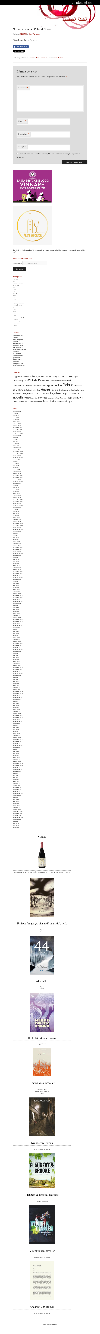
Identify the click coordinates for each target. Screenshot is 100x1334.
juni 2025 (16, 440)
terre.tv (15, 338)
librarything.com (18, 339)
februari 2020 (17, 568)
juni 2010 (16, 799)
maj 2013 (16, 729)
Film (14, 288)
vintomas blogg (18, 355)
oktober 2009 (17, 815)
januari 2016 (17, 665)
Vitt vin (15, 326)
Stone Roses (18, 40)
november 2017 (18, 621)
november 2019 (18, 574)
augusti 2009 (17, 819)
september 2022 (18, 506)
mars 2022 (16, 518)
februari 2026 (17, 424)
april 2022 (16, 516)
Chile (25, 380)
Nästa (82, 18)
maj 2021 (16, 538)
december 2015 (18, 667)
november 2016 (18, 645)
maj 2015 (16, 681)
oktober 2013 (17, 720)
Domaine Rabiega (39, 386)
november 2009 (18, 813)
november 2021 (18, 526)
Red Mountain (61, 398)
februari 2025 (17, 448)
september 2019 (18, 578)
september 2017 (18, 625)
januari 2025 (17, 450)
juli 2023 (15, 486)
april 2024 (16, 468)
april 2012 (16, 755)
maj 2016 (16, 657)
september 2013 (18, 721)
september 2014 (18, 697)
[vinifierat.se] (81, 2)
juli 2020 (15, 558)
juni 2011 (15, 775)
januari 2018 (17, 618)
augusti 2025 (17, 436)
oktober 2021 (17, 528)
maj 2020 (16, 562)
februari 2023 (17, 496)
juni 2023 (16, 488)
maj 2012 (16, 753)
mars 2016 (16, 661)
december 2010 (18, 787)
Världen (15, 320)
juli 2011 (15, 773)
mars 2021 (16, 542)
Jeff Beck (55, 390)
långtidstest (55, 393)
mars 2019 (16, 589)
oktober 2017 (17, 624)
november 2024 (18, 454)
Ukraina (52, 401)
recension (52, 398)
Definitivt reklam (18, 284)
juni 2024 (16, 464)
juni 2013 (16, 727)
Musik (32, 58)
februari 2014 (17, 711)
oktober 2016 (17, 647)
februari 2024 (17, 472)
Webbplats (22, 146)
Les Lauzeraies (42, 393)
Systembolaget (36, 401)
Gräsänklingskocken (32, 390)
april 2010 (16, 803)
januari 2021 (17, 546)
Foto (14, 290)
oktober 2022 (17, 504)
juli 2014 (15, 701)
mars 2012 (16, 757)
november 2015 (18, 670)
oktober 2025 (17, 432)
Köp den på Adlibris (42, 1201)
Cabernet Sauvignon (52, 377)
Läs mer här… (42, 1089)
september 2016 (18, 650)
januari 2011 (17, 785)
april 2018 (16, 611)
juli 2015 (15, 677)
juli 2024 (15, 462)
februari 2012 (17, 759)
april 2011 (16, 779)
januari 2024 (17, 473)
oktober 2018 (17, 599)
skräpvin (78, 397)
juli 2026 (15, 414)
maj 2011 (16, 777)
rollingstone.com (18, 363)
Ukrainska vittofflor (19, 318)
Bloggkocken (17, 377)
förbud (68, 385)
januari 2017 (17, 641)
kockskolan (73, 390)
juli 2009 (15, 821)
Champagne (73, 377)
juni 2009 (16, 823)
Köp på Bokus (42, 1044)
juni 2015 (16, 680)
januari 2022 (17, 522)
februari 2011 (17, 783)
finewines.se (17, 353)
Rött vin (15, 312)
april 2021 (16, 539)
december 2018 (18, 595)
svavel (21, 401)
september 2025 (18, 434)
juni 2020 (16, 559)
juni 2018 (16, 608)
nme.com (16, 361)
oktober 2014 (17, 695)
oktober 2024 (17, 456)
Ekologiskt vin (17, 286)
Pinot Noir (34, 398)
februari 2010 (17, 807)
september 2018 (18, 601)
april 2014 (16, 707)
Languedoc (27, 393)
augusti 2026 (17, 412)
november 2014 (18, 693)
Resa (14, 308)
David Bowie (55, 380)
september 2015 (18, 674)
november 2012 (18, 741)
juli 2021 (15, 534)
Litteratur (16, 298)
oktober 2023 (17, 480)
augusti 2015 (17, 675)
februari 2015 (17, 687)
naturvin (76, 394)
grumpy (18, 389)
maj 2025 (16, 442)
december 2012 (18, 739)
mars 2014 (16, 710)
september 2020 (18, 554)
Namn (22, 121)
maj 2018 (16, 609)
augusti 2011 (17, 771)
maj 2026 (16, 418)
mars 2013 (16, 733)
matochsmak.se (18, 343)
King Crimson (63, 390)
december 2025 (18, 428)
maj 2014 (16, 705)
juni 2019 (16, 584)
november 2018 (18, 598)
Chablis (63, 377)
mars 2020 (16, 565)
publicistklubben (18, 345)
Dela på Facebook (21, 46)
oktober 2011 (17, 767)
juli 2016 (15, 654)
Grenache (78, 385)
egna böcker (54, 385)
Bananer (15, 280)
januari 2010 (17, 809)
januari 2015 (17, 690)
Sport (14, 314)
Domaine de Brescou (23, 385)
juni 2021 (16, 536)
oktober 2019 (17, 575)
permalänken (58, 58)
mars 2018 (16, 614)
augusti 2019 (17, 579)
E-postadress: (17, 263)
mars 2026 (16, 422)
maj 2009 (16, 825)
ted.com (15, 341)
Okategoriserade (18, 304)
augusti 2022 (17, 508)
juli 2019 (15, 582)
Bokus (42, 932)
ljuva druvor (16, 358)
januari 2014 (17, 713)
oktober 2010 (17, 791)
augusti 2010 (17, 795)
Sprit (14, 316)
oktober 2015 (17, 671)
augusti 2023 (17, 484)
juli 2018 (15, 605)
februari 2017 (17, 640)
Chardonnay (18, 380)
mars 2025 (16, 446)
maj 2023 (16, 490)
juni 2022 (16, 512)
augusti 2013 (17, 723)
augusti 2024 (17, 460)
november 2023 (18, 478)
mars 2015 (16, 685)
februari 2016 (17, 664)
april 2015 (16, 683)
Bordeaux (27, 377)
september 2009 (18, 817)
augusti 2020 (17, 555)
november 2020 (18, 549)
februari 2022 (17, 519)
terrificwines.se (18, 335)
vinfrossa (60, 401)
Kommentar (23, 87)
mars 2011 (16, 781)
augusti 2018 (17, 604)
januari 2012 (17, 761)
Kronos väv (17, 393)
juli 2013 (15, 725)
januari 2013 (17, 737)
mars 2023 (16, 494)
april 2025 (16, 444)
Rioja (69, 397)
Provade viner (17, 306)
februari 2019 (17, 592)
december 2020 (18, 548)
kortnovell (81, 390)
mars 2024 (16, 470)
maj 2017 (16, 634)
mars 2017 (16, 638)
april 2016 (16, 660)
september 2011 (18, 769)
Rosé (14, 310)
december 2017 (18, 619)
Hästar (15, 292)
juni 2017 (16, 631)
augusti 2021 (17, 532)
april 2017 (16, 635)
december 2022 (18, 500)
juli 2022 (15, 510)
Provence (42, 398)
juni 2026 (16, 416)
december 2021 (18, 524)
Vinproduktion (17, 322)
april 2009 (16, 827)
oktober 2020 (17, 552)
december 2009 (18, 811)
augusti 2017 (17, 628)
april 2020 (16, 564)
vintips (68, 401)
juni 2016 (16, 655)
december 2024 (18, 452)
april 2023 (16, 492)
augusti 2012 (17, 747)
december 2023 (18, 476)
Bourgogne (38, 376)
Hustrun (46, 389)
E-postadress (23, 134)
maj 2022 (16, 514)
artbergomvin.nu (18, 348)
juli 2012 (15, 749)
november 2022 (18, 502)
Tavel (45, 401)
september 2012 (18, 745)
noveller (26, 398)
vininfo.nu (16, 351)
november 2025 (18, 430)
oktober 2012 (17, 743)
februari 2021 (17, 544)
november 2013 (18, 717)
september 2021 (18, 529)
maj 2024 (16, 466)
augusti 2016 (17, 651)
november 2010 (18, 789)
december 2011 (18, 763)
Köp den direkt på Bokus (42, 1149)
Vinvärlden (16, 324)
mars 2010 (16, 805)
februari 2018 (17, 615)
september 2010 (18, 793)
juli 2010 (15, 797)
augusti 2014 (17, 700)
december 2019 (18, 572)
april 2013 (16, 731)
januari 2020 (17, 569)
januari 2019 (17, 594)
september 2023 (18, 482)
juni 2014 (16, 703)
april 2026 (16, 420)
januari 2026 (17, 426)
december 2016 (18, 644)
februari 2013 (17, 735)
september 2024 (18, 458)
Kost (14, 296)
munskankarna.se (18, 365)
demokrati (66, 380)
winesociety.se (17, 359)
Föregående (69, 18)
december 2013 (18, 715)
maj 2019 (16, 585)
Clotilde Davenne (38, 380)
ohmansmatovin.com (19, 349)
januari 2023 (17, 498)
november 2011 (18, 765)
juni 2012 (16, 751)
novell (17, 397)
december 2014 (18, 691)
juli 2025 (15, 438)
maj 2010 (16, 801)
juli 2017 (15, 630)
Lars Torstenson (34, 34)
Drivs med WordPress (50, 1324)
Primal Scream (30, 40)
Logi (14, 300)
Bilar (14, 282)
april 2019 (16, 588)
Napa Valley (68, 393)
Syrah (27, 401)
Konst (15, 294)
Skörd (15, 401)
